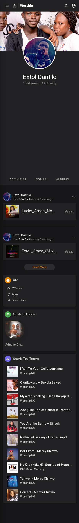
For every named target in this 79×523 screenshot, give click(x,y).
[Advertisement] (39, 126)
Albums (62, 179)
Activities (18, 179)
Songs (41, 179)
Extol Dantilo (39, 76)
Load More (39, 267)
